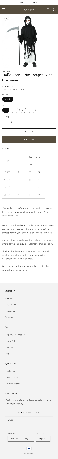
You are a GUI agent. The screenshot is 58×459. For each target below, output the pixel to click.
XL (31, 110)
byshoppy (31, 453)
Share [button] (8, 148)
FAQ (7, 353)
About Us (9, 298)
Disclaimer (10, 371)
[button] (3, 9)
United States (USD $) (19, 438)
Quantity (5, 116)
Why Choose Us (12, 304)
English (42, 438)
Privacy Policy (11, 377)
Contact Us (10, 310)
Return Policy (11, 341)
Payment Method (13, 383)
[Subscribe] (49, 420)
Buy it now (29, 139)
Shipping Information (15, 334)
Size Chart (9, 347)
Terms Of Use (11, 317)
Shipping (5, 89)
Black (7, 99)
